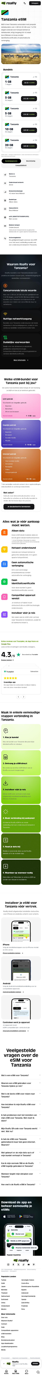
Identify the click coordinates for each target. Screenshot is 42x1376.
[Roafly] (9, 3)
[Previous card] (18, 697)
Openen (35, 1363)
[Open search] (38, 1372)
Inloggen (35, 3)
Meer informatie (20, 360)
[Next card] (24, 697)
